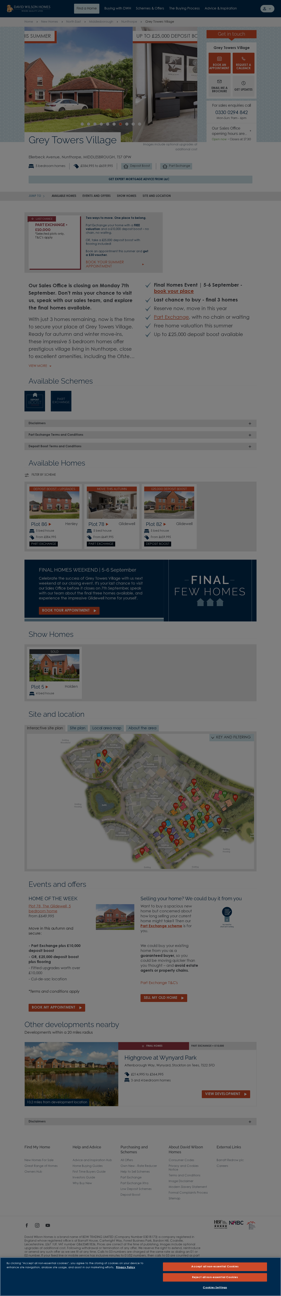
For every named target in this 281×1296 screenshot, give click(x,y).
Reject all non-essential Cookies (215, 1277)
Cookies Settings (215, 1287)
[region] (140, 1276)
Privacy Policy (125, 1267)
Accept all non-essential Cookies (214, 1266)
